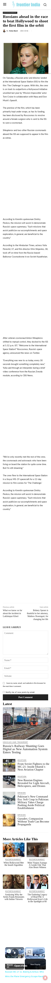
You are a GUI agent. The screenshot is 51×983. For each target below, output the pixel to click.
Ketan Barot (13, 31)
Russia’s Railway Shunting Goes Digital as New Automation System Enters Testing (25, 749)
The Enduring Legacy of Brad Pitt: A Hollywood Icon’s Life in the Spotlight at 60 (37, 898)
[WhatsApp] (34, 37)
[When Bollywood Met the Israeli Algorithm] (14, 850)
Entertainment (10, 12)
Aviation (22, 760)
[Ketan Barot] (5, 30)
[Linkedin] (27, 37)
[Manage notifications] (45, 978)
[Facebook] (14, 37)
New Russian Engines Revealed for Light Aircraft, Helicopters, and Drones (34, 783)
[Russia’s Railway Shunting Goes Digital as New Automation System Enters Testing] (27, 723)
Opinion (22, 793)
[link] (9, 951)
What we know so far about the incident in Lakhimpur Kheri (12, 613)
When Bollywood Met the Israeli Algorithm (14, 863)
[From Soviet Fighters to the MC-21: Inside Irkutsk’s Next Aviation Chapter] (9, 765)
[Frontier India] (26, 4)
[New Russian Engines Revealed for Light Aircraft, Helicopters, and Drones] (9, 781)
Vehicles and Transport (15, 742)
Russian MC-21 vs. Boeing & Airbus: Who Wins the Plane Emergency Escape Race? (14, 950)
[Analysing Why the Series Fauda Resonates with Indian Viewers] (14, 882)
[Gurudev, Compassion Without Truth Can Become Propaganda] (9, 820)
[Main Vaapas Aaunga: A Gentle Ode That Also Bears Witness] (37, 850)
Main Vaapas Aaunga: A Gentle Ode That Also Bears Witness (37, 865)
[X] (21, 37)
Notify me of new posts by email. (20, 692)
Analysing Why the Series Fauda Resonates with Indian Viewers (13, 896)
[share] (20, 950)
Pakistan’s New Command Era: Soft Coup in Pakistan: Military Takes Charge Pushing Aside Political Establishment (33, 802)
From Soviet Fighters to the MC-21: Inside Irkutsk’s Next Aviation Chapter (33, 766)
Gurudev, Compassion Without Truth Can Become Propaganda (33, 821)
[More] (41, 37)
